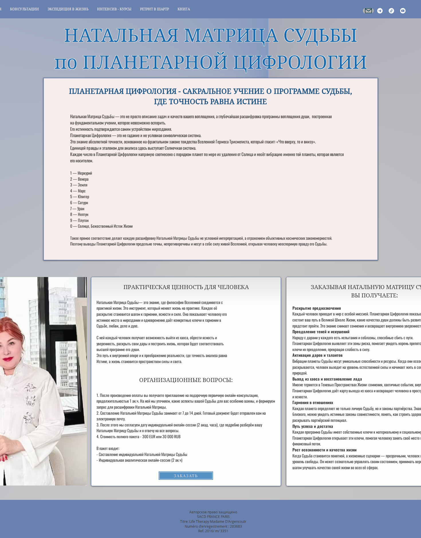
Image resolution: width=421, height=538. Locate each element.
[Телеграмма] (380, 10)
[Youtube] (403, 10)
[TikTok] (391, 10)
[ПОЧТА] (368, 10)
